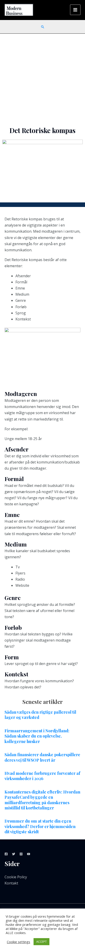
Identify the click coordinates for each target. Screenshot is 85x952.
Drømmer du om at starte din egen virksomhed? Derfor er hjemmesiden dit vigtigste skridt (40, 826)
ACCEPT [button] (41, 941)
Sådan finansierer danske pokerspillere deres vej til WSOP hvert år (42, 757)
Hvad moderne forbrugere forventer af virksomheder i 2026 (42, 776)
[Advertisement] (42, 78)
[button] (43, 27)
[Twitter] (13, 854)
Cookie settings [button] (18, 942)
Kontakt (11, 883)
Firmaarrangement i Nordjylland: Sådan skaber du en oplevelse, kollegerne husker (37, 736)
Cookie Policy (16, 876)
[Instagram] (21, 854)
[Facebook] (6, 854)
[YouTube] (28, 854)
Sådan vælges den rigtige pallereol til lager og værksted (40, 714)
